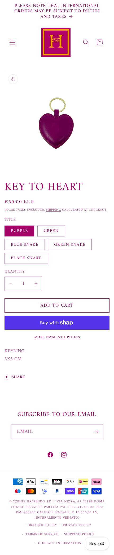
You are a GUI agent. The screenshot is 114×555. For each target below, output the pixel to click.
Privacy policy (77, 525)
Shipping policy (79, 534)
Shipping (53, 210)
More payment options (57, 337)
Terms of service (41, 534)
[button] (12, 42)
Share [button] (18, 377)
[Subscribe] (96, 432)
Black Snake (26, 258)
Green (51, 231)
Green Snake (69, 244)
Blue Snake (24, 244)
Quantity (15, 271)
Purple (19, 231)
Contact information (60, 543)
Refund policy (43, 525)
